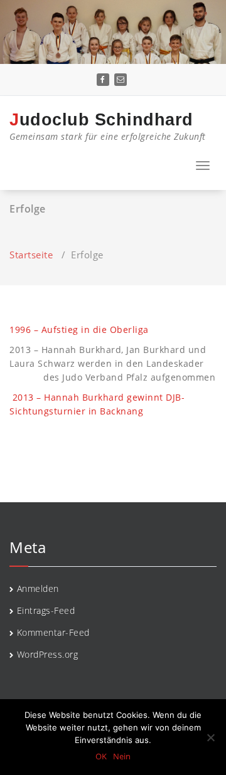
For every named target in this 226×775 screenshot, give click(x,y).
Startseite (31, 254)
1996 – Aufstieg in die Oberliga (79, 329)
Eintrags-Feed (46, 610)
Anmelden (38, 588)
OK (101, 756)
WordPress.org (47, 654)
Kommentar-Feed (53, 632)
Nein (122, 756)
